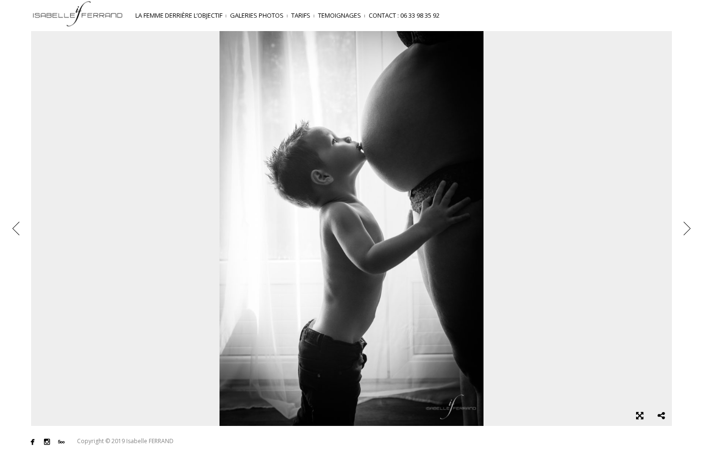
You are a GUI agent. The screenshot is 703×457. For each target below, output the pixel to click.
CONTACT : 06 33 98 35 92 (404, 15)
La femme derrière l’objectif (178, 15)
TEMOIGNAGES (339, 15)
